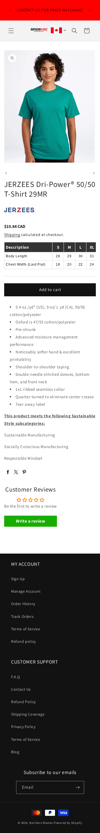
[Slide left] (6, 173)
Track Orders (22, 616)
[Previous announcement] (10, 10)
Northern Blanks (41, 823)
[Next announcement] (90, 10)
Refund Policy (23, 701)
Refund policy (23, 641)
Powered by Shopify (68, 823)
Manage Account (26, 591)
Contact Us (21, 689)
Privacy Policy (23, 726)
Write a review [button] (30, 521)
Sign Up (18, 578)
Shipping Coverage (27, 714)
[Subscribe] (78, 787)
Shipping (12, 234)
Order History (23, 603)
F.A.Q (15, 676)
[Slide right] (94, 173)
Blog (15, 751)
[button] (11, 31)
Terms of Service (25, 628)
